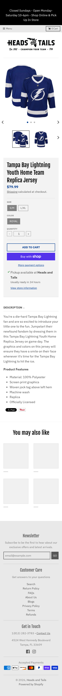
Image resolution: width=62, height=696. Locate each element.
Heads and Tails (36, 680)
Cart (54, 28)
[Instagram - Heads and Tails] (34, 651)
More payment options (31, 265)
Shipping (12, 191)
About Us (31, 597)
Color (10, 215)
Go (55, 555)
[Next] (58, 122)
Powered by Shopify (31, 684)
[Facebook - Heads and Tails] (28, 651)
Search (31, 584)
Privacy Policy (31, 606)
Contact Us (43, 633)
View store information (24, 288)
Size (9, 202)
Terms (31, 610)
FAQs (31, 593)
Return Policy (31, 588)
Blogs (31, 601)
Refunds (31, 614)
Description (12, 307)
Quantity (12, 228)
